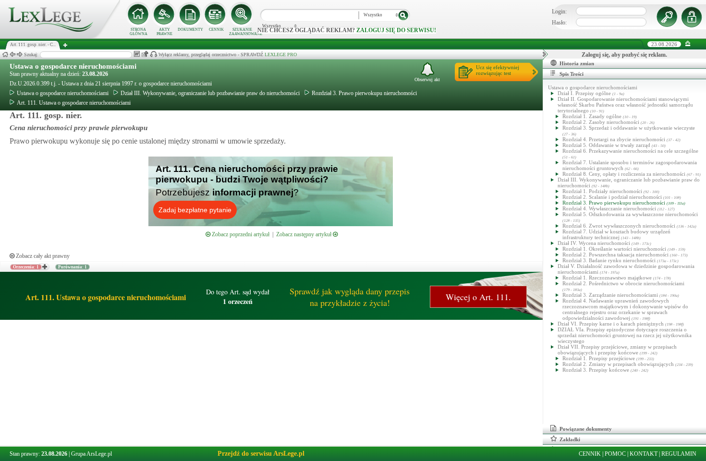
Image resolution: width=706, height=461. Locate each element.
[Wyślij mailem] (144, 54)
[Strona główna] (60, 36)
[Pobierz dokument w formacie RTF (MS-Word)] (137, 54)
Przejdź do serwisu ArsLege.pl (261, 453)
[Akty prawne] (164, 14)
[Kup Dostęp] (216, 14)
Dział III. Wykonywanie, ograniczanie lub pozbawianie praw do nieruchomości (210, 93)
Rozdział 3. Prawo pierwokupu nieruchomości (364, 93)
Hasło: (559, 22)
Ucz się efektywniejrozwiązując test (497, 70)
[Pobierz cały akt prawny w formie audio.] (153, 54)
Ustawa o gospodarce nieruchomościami (73, 66)
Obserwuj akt (427, 79)
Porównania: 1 (72, 267)
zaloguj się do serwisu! (396, 30)
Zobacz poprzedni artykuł (239, 234)
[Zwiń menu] (688, 44)
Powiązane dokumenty (586, 429)
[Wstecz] (12, 54)
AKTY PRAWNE (164, 31)
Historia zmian (577, 63)
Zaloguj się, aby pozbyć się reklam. (624, 54)
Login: (559, 11)
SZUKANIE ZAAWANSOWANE (242, 31)
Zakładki (570, 439)
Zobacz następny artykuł (304, 234)
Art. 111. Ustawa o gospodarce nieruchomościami (74, 102)
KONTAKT (643, 453)
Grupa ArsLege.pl (91, 453)
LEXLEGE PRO (281, 54)
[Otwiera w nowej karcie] (44, 267)
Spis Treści (572, 74)
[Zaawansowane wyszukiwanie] (242, 14)
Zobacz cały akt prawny (42, 256)
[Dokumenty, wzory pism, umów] (190, 14)
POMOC (615, 453)
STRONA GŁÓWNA (138, 31)
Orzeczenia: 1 (26, 267)
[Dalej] (20, 54)
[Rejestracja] (693, 17)
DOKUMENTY (190, 29)
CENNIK (216, 29)
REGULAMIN (678, 453)
